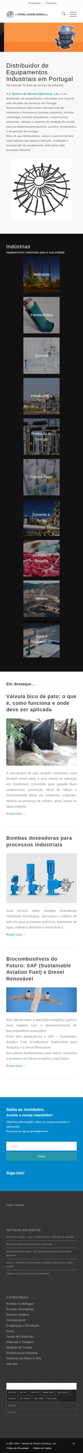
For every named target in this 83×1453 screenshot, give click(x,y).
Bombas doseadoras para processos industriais (29, 1244)
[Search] (62, 14)
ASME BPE (48, 1392)
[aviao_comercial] (41, 999)
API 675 (35, 1392)
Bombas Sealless (17, 1314)
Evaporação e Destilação (22, 1325)
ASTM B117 (63, 1392)
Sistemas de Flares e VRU (24, 1358)
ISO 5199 (51, 1398)
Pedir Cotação (15, 1205)
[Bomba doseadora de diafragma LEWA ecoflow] (41, 878)
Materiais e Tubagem (20, 1342)
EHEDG (12, 1398)
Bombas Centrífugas (19, 1303)
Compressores (16, 1320)
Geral (9, 1331)
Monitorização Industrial (21, 1353)
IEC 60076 (25, 1398)
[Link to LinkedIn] (74, 1443)
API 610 (12, 1392)
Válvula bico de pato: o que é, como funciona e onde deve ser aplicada (41, 702)
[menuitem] (35, 3)
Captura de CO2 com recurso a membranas (27, 1273)
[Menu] (71, 14)
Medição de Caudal (19, 1347)
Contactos (51, 3)
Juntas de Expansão (19, 1336)
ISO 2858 (38, 1398)
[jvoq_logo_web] (27, 14)
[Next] (79, 33)
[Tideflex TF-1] (41, 742)
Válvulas (12, 1364)
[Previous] (3, 33)
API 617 (23, 1392)
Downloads (35, 3)
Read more (14, 813)
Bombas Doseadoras (20, 1309)
